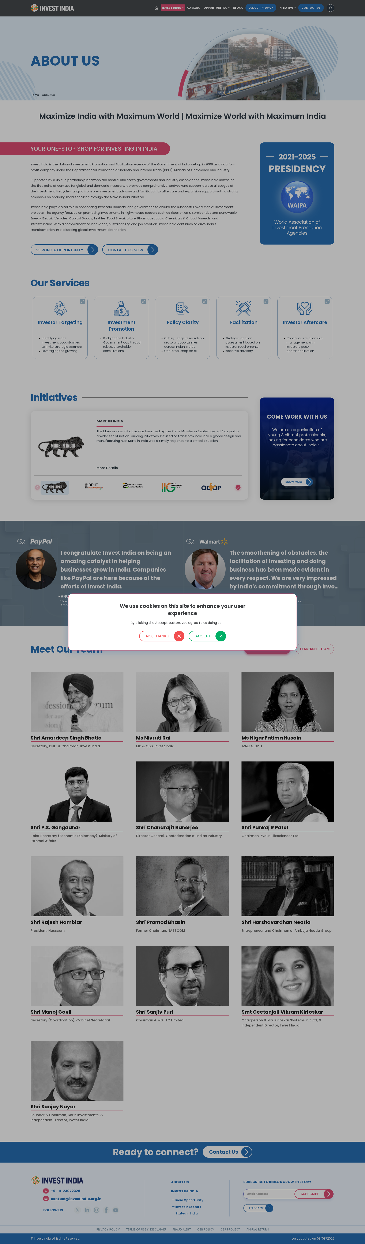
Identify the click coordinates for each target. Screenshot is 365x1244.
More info (228, 623)
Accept (203, 636)
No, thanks (157, 636)
